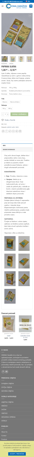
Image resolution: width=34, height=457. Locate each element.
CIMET (8, 336)
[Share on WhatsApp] (3, 131)
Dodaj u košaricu (19, 114)
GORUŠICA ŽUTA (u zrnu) (25, 336)
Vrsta (2, 98)
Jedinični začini (11, 127)
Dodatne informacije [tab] (9, 149)
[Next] (29, 34)
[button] (2, 6)
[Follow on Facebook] (3, 371)
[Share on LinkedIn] (20, 131)
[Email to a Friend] (13, 131)
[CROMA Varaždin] (16, 6)
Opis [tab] (4, 145)
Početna (4, 64)
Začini (11, 64)
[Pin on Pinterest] (16, 131)
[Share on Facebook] (6, 131)
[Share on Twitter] (10, 131)
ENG (29, 1)
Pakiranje (4, 105)
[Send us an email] (6, 371)
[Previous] (4, 34)
